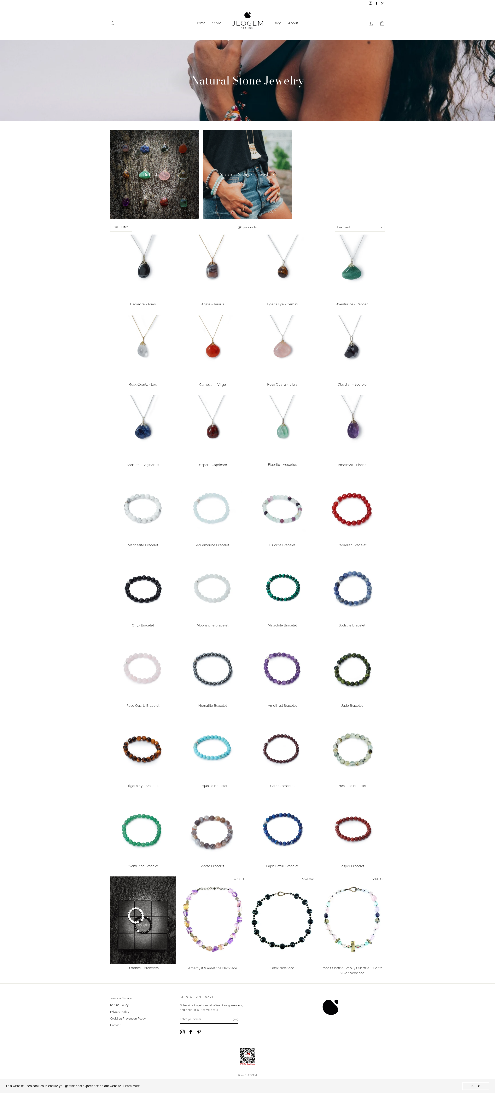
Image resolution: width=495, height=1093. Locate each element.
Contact (115, 1025)
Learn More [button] (131, 1086)
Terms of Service (121, 998)
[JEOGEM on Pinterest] (199, 1031)
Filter (124, 227)
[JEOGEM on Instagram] (182, 1031)
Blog (278, 23)
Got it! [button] (475, 1086)
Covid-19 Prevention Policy (128, 1018)
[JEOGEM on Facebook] (190, 1031)
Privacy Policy (119, 1011)
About (293, 23)
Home (200, 23)
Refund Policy (119, 1005)
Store (216, 23)
